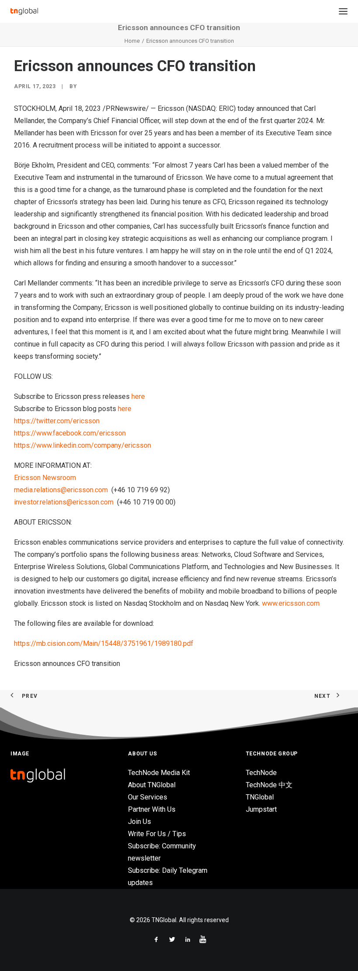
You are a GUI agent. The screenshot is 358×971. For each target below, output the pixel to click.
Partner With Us (152, 809)
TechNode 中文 (269, 785)
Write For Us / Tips (157, 834)
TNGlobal (260, 797)
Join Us (139, 821)
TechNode (261, 773)
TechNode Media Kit (159, 773)
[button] (343, 11)
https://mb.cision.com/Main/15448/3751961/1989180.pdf (103, 643)
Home (132, 41)
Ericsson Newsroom (45, 477)
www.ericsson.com (291, 603)
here (138, 396)
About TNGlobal (152, 785)
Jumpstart (261, 809)
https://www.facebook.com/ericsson (70, 433)
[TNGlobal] (24, 11)
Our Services (147, 797)
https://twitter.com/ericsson (57, 421)
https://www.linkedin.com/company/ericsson (82, 445)
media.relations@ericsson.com (61, 490)
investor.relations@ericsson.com (64, 502)
